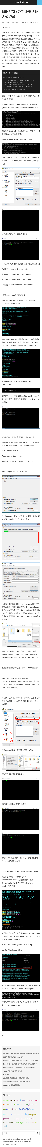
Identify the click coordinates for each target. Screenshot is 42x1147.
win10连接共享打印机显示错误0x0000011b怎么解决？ (21, 1060)
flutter (24, 1104)
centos (23, 1100)
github (32, 1104)
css (5, 1104)
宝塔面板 (32, 1122)
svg (14, 1119)
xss (29, 1122)
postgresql (32, 1115)
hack (4, 1109)
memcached (10, 1114)
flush (21, 1104)
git (29, 1104)
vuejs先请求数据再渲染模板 (12, 1071)
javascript (24, 1108)
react (11, 1119)
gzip (36, 1104)
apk (17, 1100)
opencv (21, 1114)
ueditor (25, 1119)
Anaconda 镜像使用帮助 (11, 1085)
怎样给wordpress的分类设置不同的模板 (16, 1081)
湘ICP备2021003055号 (24, 1139)
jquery (32, 1109)
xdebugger (19, 1122)
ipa (16, 1109)
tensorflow (19, 1119)
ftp (27, 1105)
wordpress (8, 1122)
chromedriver (32, 1100)
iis (13, 1109)
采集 (5, 1126)
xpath (25, 1122)
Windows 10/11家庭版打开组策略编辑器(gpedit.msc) (21, 1053)
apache (12, 1100)
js (35, 1109)
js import (6, 1074)
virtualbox (30, 1119)
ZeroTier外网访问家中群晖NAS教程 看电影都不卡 (20, 1064)
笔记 (17, 22)
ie (11, 1109)
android (6, 1100)
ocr (18, 1114)
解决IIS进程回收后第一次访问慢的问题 (16, 1078)
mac (4, 1115)
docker (14, 1105)
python (6, 1119)
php (26, 1114)
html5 (8, 1109)
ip (15, 1109)
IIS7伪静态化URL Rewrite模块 (13, 1057)
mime (15, 1114)
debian (8, 1104)
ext (18, 1105)
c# (20, 1100)
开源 (36, 1122)
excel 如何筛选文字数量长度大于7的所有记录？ (19, 1067)
